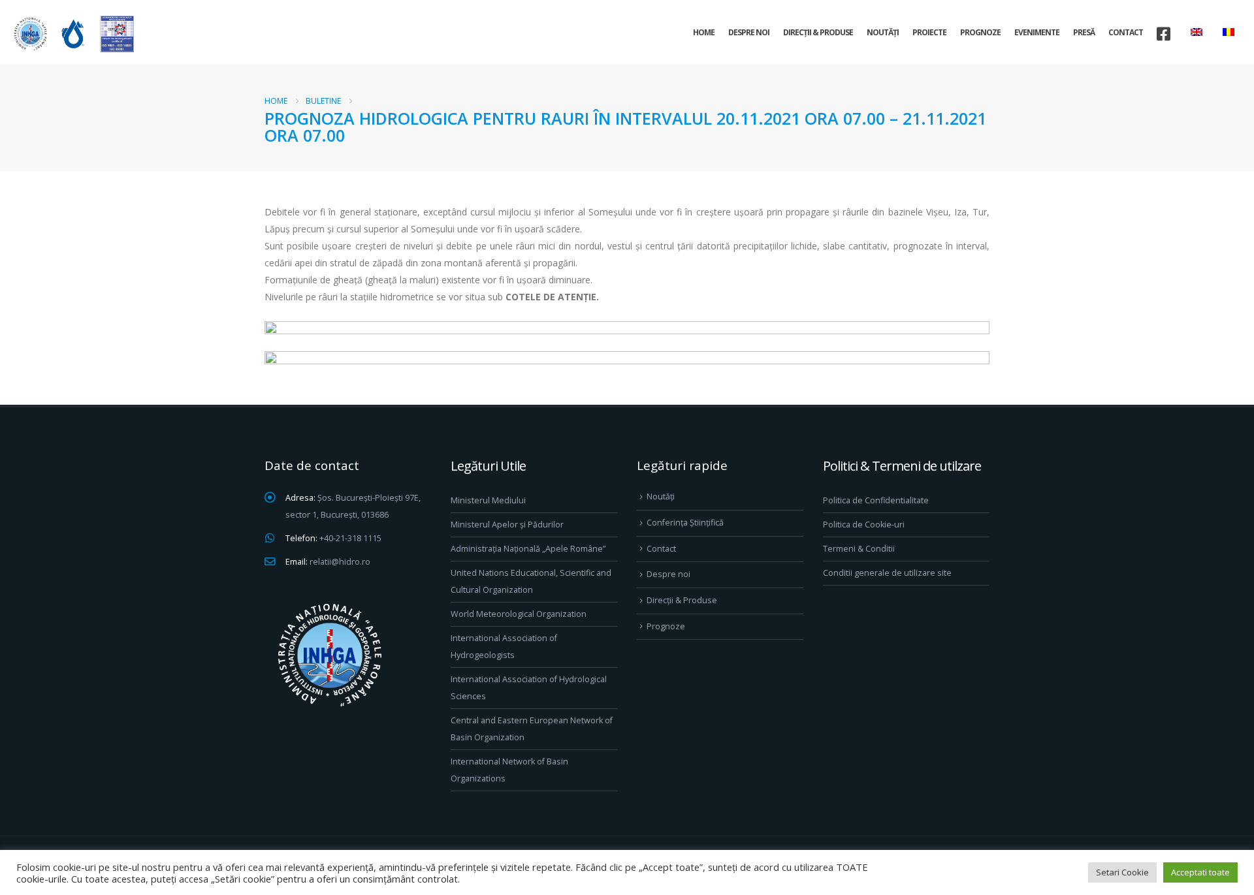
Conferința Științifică (685, 522)
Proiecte (929, 32)
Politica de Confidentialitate (876, 500)
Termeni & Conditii (859, 548)
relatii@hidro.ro (340, 561)
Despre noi (748, 32)
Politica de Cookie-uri (864, 524)
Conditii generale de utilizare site (887, 572)
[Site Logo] (72, 33)
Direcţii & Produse (818, 32)
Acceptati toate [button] (1200, 872)
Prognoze (980, 32)
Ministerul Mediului (488, 500)
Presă (1084, 32)
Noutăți (883, 32)
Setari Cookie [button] (1122, 872)
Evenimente (1036, 32)
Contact (1125, 32)
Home (704, 32)
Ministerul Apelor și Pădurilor (507, 524)
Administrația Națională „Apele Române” (528, 548)
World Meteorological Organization (519, 614)
